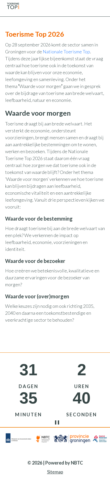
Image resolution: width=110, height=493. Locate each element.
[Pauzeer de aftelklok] (62, 422)
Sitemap (55, 472)
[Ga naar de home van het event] (13, 5)
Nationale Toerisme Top (66, 51)
